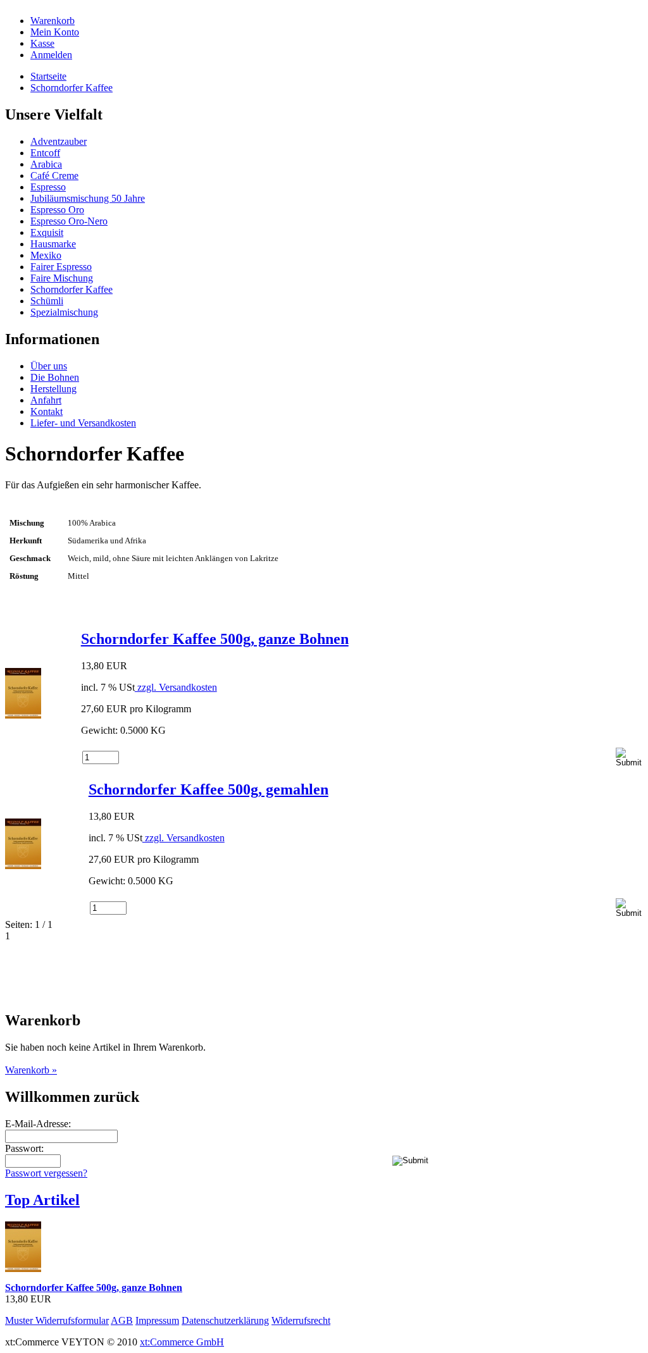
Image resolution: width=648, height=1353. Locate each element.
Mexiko (45, 255)
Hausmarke (53, 243)
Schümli (46, 300)
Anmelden (51, 54)
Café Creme (54, 175)
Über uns (48, 366)
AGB (122, 1320)
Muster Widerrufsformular (57, 1320)
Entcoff (45, 152)
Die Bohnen (54, 377)
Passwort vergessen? (46, 1173)
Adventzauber (58, 141)
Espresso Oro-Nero (69, 221)
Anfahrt (45, 400)
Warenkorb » (31, 1070)
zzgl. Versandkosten (176, 687)
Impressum (157, 1320)
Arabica (46, 164)
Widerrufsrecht (300, 1320)
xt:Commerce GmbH (182, 1342)
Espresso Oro (57, 209)
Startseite (48, 76)
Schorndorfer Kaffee (71, 87)
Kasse (42, 43)
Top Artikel (42, 1200)
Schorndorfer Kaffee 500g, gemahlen (208, 789)
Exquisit (46, 232)
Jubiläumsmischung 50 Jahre (87, 198)
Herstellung (53, 388)
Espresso (48, 187)
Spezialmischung (64, 312)
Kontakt (46, 411)
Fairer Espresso (61, 266)
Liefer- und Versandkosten (83, 422)
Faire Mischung (61, 278)
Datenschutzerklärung (225, 1320)
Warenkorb (52, 20)
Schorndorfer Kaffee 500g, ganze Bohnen (215, 639)
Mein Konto (54, 32)
